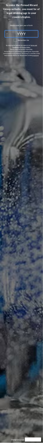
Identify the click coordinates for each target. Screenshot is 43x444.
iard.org (35, 55)
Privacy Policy (26, 47)
